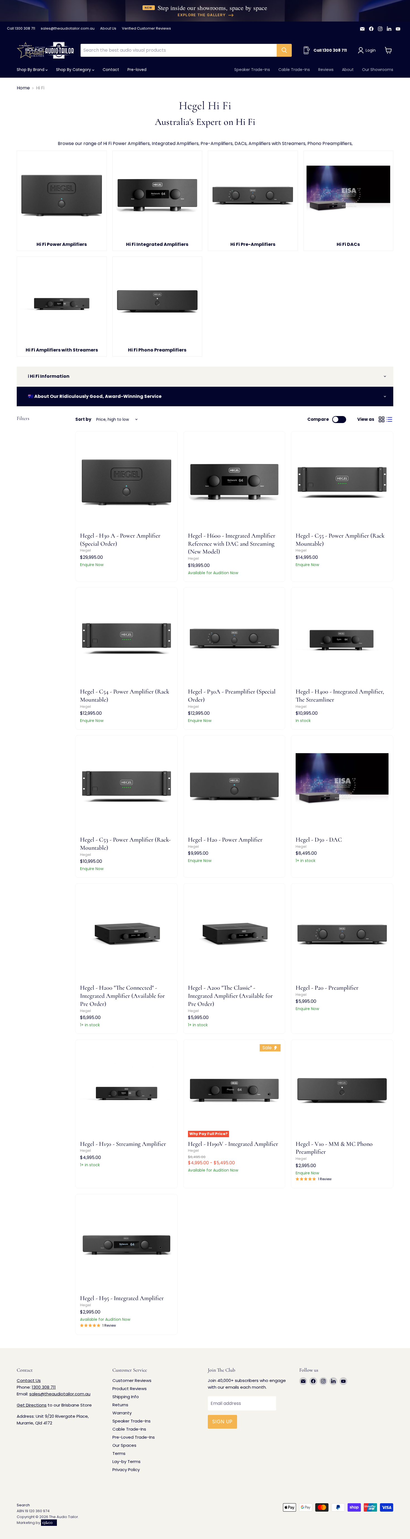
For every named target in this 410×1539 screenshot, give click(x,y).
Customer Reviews (131, 1380)
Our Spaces (124, 1445)
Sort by (83, 419)
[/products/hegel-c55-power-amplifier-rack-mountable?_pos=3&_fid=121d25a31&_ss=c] (342, 482)
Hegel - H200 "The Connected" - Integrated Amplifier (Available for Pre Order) (122, 996)
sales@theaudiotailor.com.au (68, 29)
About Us (108, 29)
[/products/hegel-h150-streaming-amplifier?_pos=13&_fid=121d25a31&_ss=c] (126, 1090)
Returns (120, 1405)
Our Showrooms (377, 69)
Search (23, 1505)
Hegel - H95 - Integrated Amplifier (122, 1298)
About (348, 69)
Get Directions (32, 1405)
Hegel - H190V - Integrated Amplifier (233, 1144)
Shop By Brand (31, 69)
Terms (119, 1453)
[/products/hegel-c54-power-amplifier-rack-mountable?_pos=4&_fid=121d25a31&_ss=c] (126, 638)
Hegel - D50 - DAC (319, 839)
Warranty (122, 1413)
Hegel (85, 550)
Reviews (326, 69)
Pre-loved (136, 69)
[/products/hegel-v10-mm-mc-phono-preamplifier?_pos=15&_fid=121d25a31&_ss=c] (342, 1090)
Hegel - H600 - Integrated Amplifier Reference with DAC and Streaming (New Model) (231, 543)
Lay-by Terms (126, 1461)
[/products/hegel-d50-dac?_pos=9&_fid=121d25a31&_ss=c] (342, 786)
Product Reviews (129, 1388)
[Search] (284, 50)
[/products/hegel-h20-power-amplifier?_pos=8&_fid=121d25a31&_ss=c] (234, 786)
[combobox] (178, 50)
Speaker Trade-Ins (252, 69)
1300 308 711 (44, 1387)
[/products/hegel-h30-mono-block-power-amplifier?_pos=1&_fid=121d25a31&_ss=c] (126, 482)
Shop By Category (74, 69)
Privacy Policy (126, 1469)
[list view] (389, 419)
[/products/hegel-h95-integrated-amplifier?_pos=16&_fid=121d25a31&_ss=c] (126, 1245)
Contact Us (29, 1380)
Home (23, 88)
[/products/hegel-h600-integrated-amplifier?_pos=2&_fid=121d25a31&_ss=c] (234, 482)
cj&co (47, 1522)
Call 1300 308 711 (21, 29)
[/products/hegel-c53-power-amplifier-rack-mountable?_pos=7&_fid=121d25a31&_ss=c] (126, 786)
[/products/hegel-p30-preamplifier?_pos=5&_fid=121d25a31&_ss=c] (234, 638)
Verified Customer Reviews (146, 29)
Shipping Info (125, 1397)
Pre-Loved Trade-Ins (133, 1437)
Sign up (222, 1421)
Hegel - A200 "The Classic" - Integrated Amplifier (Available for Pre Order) (230, 996)
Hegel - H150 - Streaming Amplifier (123, 1144)
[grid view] (381, 419)
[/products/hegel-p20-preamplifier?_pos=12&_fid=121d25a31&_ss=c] (342, 934)
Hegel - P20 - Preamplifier (327, 987)
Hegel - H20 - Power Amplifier (225, 839)
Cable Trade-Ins (294, 69)
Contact (111, 69)
